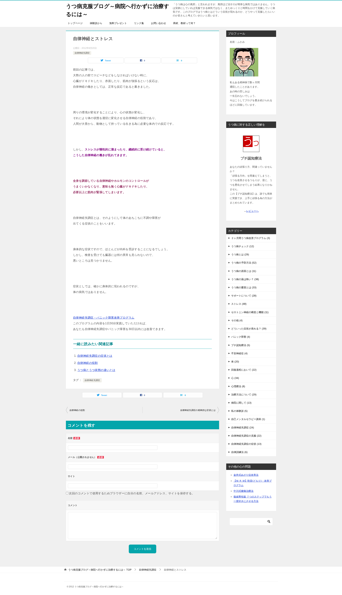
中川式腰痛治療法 (243, 491)
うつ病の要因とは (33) (243, 287)
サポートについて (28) (243, 295)
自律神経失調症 (82, 53)
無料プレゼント (118, 23)
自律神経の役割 (87, 362)
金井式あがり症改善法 (246, 474)
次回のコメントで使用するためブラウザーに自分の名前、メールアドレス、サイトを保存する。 (132, 493)
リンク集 (139, 23)
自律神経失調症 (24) (242, 427)
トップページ (75, 23)
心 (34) (235, 378)
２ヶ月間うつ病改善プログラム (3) (250, 238)
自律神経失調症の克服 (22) (246, 435)
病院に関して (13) (241, 402)
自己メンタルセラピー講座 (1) (248, 419)
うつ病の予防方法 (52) (243, 262)
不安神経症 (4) (239, 353)
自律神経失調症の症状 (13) (246, 443)
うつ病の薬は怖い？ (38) (245, 279)
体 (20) (235, 361)
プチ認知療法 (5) (240, 345)
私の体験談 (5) (239, 410)
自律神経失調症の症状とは (94, 355)
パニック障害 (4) (240, 336)
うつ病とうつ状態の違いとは (96, 370)
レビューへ (252, 211)
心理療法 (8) (238, 386)
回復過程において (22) (243, 369)
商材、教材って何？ (184, 23)
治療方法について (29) (243, 394)
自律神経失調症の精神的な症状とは (198, 410)
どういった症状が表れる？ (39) (248, 328)
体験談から (96, 23)
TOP (99, 569)
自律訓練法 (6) (239, 452)
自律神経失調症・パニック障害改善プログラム (103, 317)
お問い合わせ (158, 23)
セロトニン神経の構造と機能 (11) (250, 312)
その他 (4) (237, 320)
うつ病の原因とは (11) (243, 271)
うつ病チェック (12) (242, 246)
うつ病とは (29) (240, 254)
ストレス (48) (239, 303)
